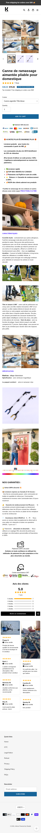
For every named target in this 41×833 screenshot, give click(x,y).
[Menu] (37, 10)
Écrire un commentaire (18, 614)
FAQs (6, 775)
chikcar (17, 826)
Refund (6, 758)
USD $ (19, 807)
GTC (6, 747)
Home (6, 742)
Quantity (4, 105)
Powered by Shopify (25, 826)
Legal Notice (8, 753)
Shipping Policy (9, 769)
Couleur (4, 97)
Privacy (6, 764)
